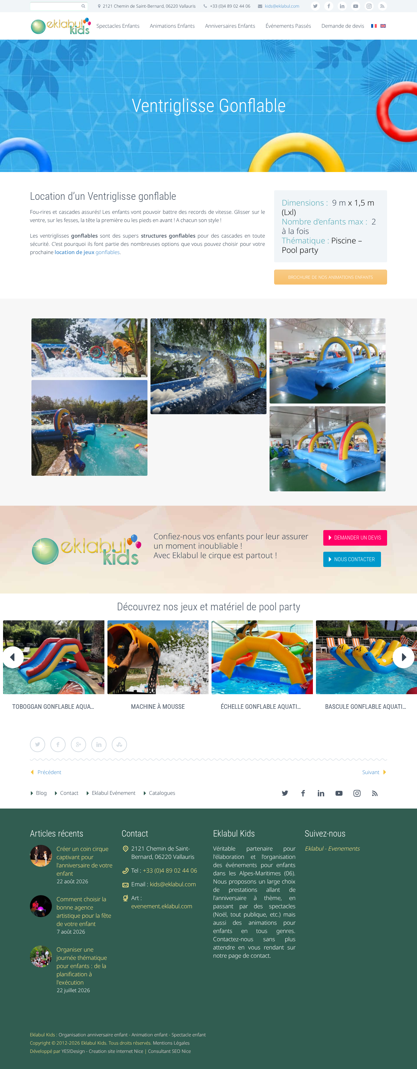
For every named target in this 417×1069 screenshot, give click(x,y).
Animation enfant (150, 1034)
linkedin (342, 6)
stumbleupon (369, 6)
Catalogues (162, 792)
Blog (41, 792)
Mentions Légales (171, 1043)
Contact (69, 792)
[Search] (83, 6)
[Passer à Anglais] (383, 26)
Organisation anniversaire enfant (93, 1034)
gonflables (87, 252)
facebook (328, 6)
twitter (315, 6)
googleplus (355, 6)
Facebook (58, 744)
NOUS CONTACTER (354, 559)
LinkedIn (99, 744)
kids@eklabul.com (282, 6)
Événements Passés (288, 25)
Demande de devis (342, 25)
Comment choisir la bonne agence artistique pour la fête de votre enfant (83, 911)
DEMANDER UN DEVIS (357, 537)
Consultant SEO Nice (169, 1051)
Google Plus (78, 744)
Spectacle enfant (189, 1034)
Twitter (37, 744)
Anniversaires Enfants (230, 25)
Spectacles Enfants (118, 25)
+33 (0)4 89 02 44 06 (170, 870)
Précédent (49, 772)
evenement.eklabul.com (161, 906)
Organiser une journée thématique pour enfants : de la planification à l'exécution (81, 965)
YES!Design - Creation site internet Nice (102, 1051)
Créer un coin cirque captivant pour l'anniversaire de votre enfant (84, 861)
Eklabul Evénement (114, 792)
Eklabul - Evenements (332, 848)
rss (382, 6)
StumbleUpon (119, 744)
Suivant (370, 772)
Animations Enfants (172, 25)
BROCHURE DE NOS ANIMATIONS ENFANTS (330, 277)
